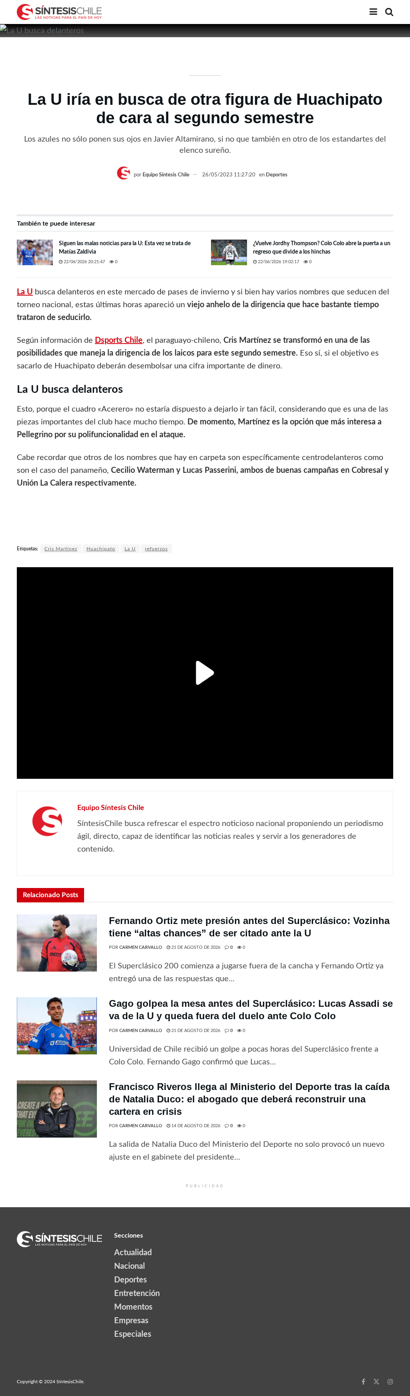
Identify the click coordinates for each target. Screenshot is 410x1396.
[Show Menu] (373, 12)
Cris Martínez (60, 548)
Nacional (129, 1266)
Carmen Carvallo (140, 947)
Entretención (137, 1294)
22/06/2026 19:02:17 (278, 262)
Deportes (276, 175)
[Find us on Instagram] (390, 1381)
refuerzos (156, 548)
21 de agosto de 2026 (195, 947)
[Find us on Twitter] (376, 1381)
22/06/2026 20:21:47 (83, 262)
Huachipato (100, 548)
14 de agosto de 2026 (195, 1126)
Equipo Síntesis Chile (166, 175)
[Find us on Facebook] (363, 1381)
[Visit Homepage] (59, 12)
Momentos (133, 1307)
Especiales (132, 1334)
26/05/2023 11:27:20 (228, 175)
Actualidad (133, 1253)
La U (130, 548)
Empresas (131, 1321)
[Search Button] (389, 12)
